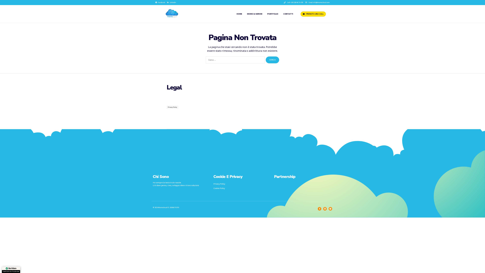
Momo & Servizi (254, 14)
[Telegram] (330, 209)
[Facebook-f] (319, 209)
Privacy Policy (172, 107)
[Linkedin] (325, 209)
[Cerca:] (235, 60)
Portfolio (272, 14)
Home (239, 14)
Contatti (288, 14)
